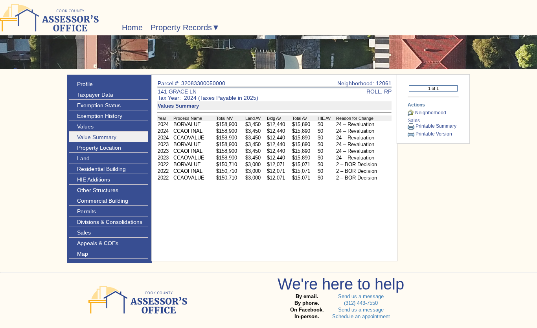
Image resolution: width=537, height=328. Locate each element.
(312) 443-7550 (361, 303)
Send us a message (361, 296)
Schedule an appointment (361, 316)
